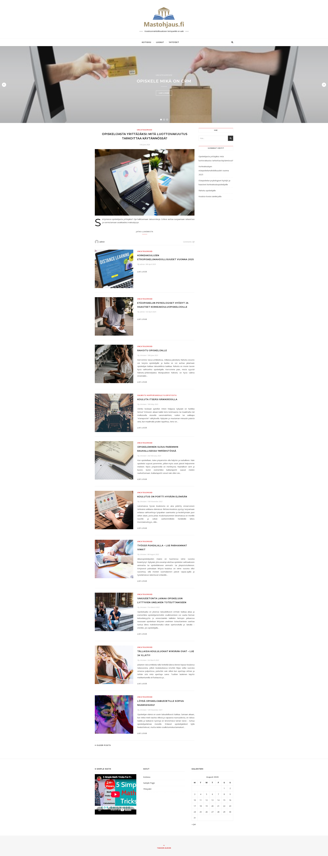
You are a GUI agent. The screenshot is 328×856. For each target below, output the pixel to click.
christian (143, 355)
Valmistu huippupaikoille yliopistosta (157, 395)
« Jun (194, 824)
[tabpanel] (164, 84)
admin (102, 242)
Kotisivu (146, 42)
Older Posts (103, 745)
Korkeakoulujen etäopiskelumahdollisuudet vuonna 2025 (214, 170)
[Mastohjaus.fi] (164, 17)
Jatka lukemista (144, 231)
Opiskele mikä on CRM (164, 81)
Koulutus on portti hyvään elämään (162, 496)
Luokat (160, 42)
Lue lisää (164, 93)
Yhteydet (174, 42)
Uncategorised (164, 75)
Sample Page (149, 783)
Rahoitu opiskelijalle (152, 350)
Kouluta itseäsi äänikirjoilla (157, 399)
